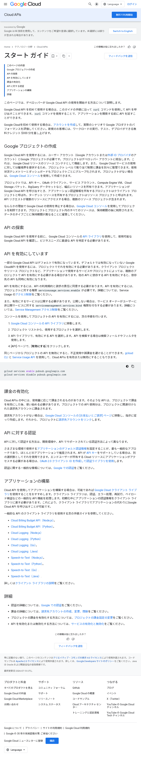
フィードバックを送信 (121, 56)
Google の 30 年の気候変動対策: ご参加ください (31, 733)
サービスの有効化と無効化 (87, 624)
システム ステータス (49, 704)
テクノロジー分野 (23, 47)
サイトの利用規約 (52, 728)
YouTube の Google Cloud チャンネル (120, 706)
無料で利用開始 (124, 14)
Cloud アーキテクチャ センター (87, 706)
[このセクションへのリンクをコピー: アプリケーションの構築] (53, 481)
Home (7, 47)
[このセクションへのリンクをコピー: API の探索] (27, 228)
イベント (111, 693)
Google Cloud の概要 (84, 693)
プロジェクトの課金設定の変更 (93, 617)
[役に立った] (129, 47)
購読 (52, 740)
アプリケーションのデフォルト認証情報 (62, 448)
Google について (13, 728)
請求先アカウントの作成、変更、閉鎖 (64, 611)
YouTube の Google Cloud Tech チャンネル (120, 714)
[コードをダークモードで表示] (127, 366)
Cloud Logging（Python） (26, 539)
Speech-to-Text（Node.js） (27, 557)
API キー (91, 452)
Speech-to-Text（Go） (25, 570)
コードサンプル (81, 698)
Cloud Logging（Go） (23, 545)
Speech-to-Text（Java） (26, 576)
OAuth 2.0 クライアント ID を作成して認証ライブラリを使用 (77, 461)
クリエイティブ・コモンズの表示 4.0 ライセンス (77, 657)
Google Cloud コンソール (25, 175)
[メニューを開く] (5, 4)
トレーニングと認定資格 (86, 712)
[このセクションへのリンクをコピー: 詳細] (15, 597)
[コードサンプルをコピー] (132, 366)
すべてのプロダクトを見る (18, 687)
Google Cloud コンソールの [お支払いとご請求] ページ (78, 415)
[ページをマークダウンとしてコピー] (64, 56)
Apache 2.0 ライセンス (27, 661)
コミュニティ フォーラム (51, 687)
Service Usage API (23, 357)
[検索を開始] (90, 4)
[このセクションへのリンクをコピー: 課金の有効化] (32, 392)
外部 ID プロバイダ (119, 155)
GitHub (76, 687)
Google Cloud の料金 (15, 693)
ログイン (132, 4)
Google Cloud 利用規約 (77, 728)
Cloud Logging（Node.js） (27, 533)
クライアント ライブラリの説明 (34, 583)
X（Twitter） (114, 698)
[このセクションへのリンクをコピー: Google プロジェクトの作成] (59, 147)
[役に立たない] (134, 47)
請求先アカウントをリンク (75, 419)
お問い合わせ (11, 704)
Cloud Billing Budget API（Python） (32, 526)
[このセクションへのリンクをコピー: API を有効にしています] (51, 254)
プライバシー (32, 728)
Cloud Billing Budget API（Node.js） (32, 520)
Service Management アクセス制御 (36, 309)
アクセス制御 (23, 294)
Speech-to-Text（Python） (26, 564)
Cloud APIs (12, 15)
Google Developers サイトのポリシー (95, 661)
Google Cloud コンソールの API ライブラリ (37, 323)
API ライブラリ (92, 236)
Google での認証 (64, 468)
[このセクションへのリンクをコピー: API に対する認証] (39, 433)
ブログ (110, 687)
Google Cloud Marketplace (18, 698)
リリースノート (46, 698)
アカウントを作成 (64, 124)
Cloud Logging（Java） (25, 551)
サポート (43, 693)
